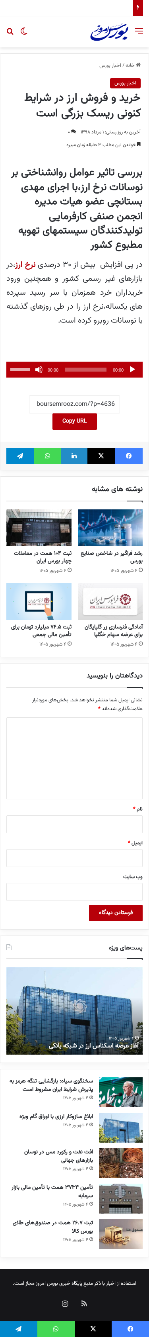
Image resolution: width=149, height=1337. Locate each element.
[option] (74, 1011)
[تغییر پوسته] (24, 35)
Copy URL (74, 421)
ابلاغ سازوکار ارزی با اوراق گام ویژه (56, 1116)
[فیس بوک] (129, 456)
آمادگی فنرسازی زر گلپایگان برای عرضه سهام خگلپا (114, 631)
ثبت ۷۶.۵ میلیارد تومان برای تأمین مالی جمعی (41, 631)
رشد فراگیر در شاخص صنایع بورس (112, 557)
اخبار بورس (110, 66)
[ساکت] (39, 370)
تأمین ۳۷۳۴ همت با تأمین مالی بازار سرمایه (84, 8)
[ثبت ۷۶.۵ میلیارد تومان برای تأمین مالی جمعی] (39, 601)
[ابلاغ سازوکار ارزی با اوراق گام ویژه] (121, 1128)
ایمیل (135, 843)
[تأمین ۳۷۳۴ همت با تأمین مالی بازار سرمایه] (121, 1199)
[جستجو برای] (10, 35)
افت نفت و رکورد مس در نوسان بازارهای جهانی (58, 1156)
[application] (74, 370)
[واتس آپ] (47, 456)
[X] (101, 456)
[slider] (21, 369)
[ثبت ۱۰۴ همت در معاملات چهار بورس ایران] (39, 527)
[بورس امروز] (109, 32)
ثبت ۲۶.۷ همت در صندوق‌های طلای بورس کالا (53, 1227)
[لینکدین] (74, 456)
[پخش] (132, 370)
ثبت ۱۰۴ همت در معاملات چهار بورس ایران (43, 557)
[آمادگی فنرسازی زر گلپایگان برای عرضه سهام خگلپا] (110, 601)
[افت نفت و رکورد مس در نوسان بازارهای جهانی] (121, 1163)
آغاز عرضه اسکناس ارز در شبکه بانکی (94, 1046)
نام (138, 809)
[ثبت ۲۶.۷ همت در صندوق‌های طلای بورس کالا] (121, 1234)
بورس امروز (47, 1284)
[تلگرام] (20, 456)
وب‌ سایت (133, 877)
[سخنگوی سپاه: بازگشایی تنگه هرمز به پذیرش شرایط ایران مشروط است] (121, 1092)
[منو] (139, 35)
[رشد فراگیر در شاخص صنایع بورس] (110, 527)
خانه (131, 66)
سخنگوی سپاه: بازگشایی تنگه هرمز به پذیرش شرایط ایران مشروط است (51, 1085)
